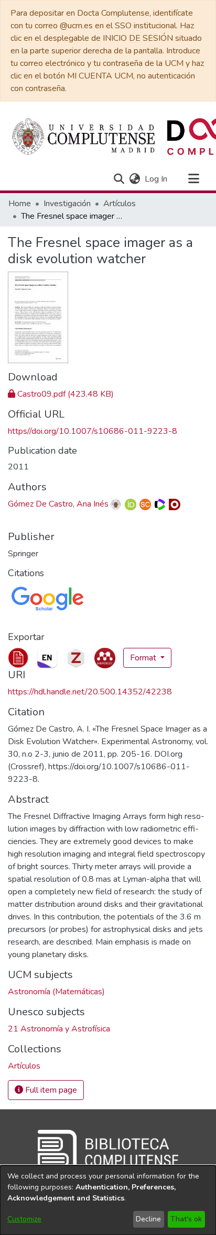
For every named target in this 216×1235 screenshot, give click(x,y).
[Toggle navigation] (193, 179)
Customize (24, 1219)
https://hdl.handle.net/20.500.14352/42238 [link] (90, 692)
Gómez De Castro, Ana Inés (58, 504)
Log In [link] (156, 179)
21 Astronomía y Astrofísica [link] (59, 1029)
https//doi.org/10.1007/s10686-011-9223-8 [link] (92, 431)
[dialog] (108, 1200)
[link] (61, 394)
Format (144, 658)
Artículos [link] (119, 203)
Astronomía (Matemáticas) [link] (56, 991)
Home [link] (19, 203)
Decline (148, 1219)
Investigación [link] (67, 203)
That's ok (186, 1219)
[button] (118, 179)
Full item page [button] (50, 1090)
